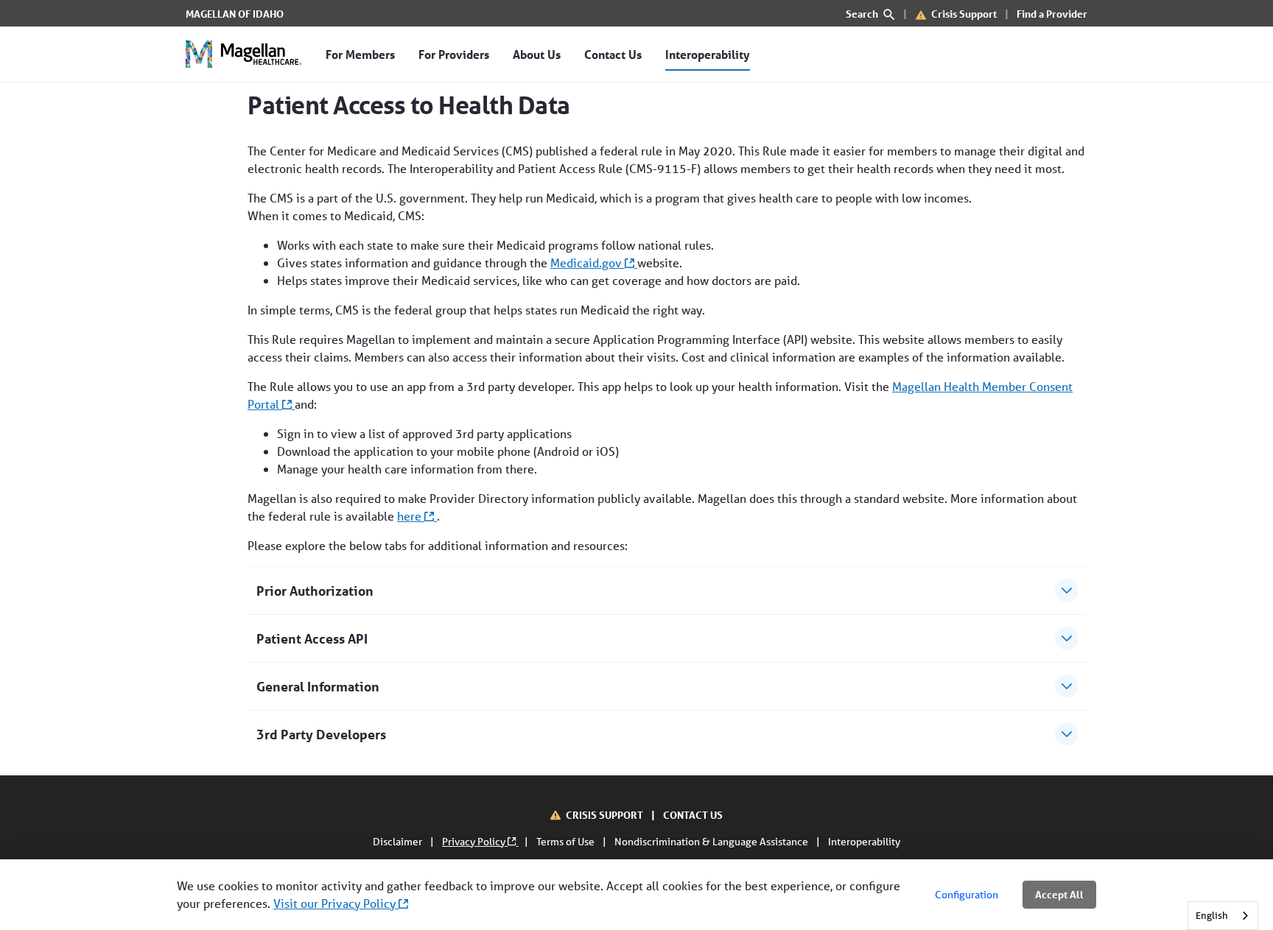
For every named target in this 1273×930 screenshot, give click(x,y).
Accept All (1059, 894)
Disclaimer (398, 841)
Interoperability (864, 841)
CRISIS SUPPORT (605, 815)
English (1212, 915)
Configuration (966, 894)
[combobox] (1223, 915)
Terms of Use (566, 841)
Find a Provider (1052, 14)
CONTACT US (693, 815)
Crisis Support (964, 14)
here (410, 516)
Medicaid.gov (587, 262)
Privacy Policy (475, 841)
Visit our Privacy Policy (336, 903)
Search (863, 14)
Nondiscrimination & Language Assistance (712, 841)
